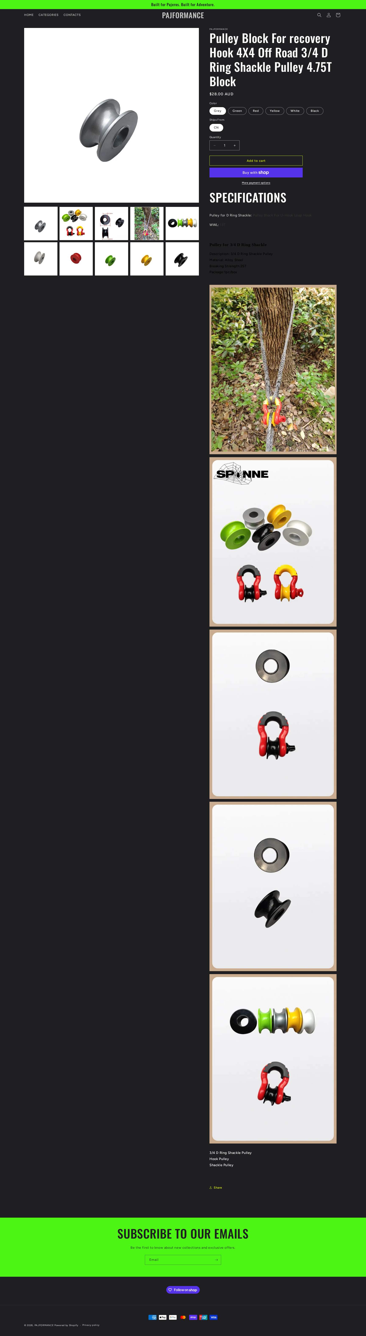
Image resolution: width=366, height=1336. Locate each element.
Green (237, 111)
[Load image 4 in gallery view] (147, 223)
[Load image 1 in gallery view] (40, 223)
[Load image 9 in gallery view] (147, 259)
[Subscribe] (216, 1260)
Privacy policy (91, 1325)
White (295, 111)
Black (315, 111)
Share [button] (218, 1187)
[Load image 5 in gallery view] (182, 223)
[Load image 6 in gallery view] (40, 259)
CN (216, 127)
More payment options (256, 182)
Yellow (275, 111)
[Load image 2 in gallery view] (76, 223)
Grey (218, 111)
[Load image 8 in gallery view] (111, 259)
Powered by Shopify (66, 1325)
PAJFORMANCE (44, 1325)
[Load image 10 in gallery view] (182, 259)
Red (256, 111)
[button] (319, 15)
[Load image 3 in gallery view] (111, 223)
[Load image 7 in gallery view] (76, 259)
